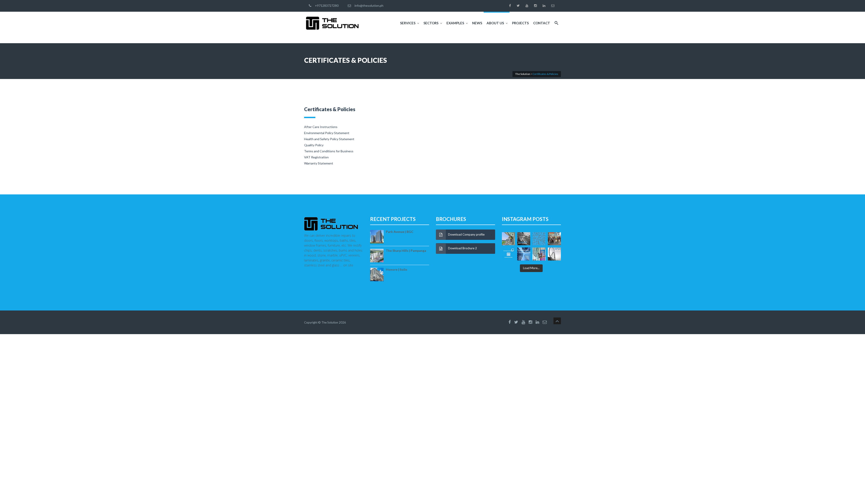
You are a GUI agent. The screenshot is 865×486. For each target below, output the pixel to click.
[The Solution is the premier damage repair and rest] (508, 254)
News (477, 23)
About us (495, 23)
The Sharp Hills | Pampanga (406, 250)
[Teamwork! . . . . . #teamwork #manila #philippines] (554, 238)
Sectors (430, 23)
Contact (541, 23)
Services (407, 23)
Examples (455, 23)
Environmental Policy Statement (326, 133)
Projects (520, 23)
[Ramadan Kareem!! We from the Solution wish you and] (539, 238)
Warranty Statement (318, 163)
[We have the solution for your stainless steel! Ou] (523, 238)
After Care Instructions (320, 127)
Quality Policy (313, 145)
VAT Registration (316, 157)
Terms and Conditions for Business (328, 151)
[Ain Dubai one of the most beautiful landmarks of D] (554, 254)
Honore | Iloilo (396, 269)
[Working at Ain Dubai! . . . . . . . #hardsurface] (539, 254)
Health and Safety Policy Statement (329, 139)
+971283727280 (326, 5)
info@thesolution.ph (368, 5)
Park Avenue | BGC (399, 232)
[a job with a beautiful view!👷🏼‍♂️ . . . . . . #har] (508, 238)
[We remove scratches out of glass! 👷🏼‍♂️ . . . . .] (523, 254)
